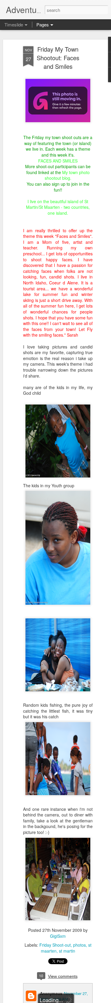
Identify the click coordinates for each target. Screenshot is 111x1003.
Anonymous (51, 993)
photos (79, 945)
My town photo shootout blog (67, 175)
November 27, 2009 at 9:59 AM (64, 996)
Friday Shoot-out (55, 945)
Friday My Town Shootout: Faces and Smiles (58, 58)
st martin (67, 951)
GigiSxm (58, 936)
